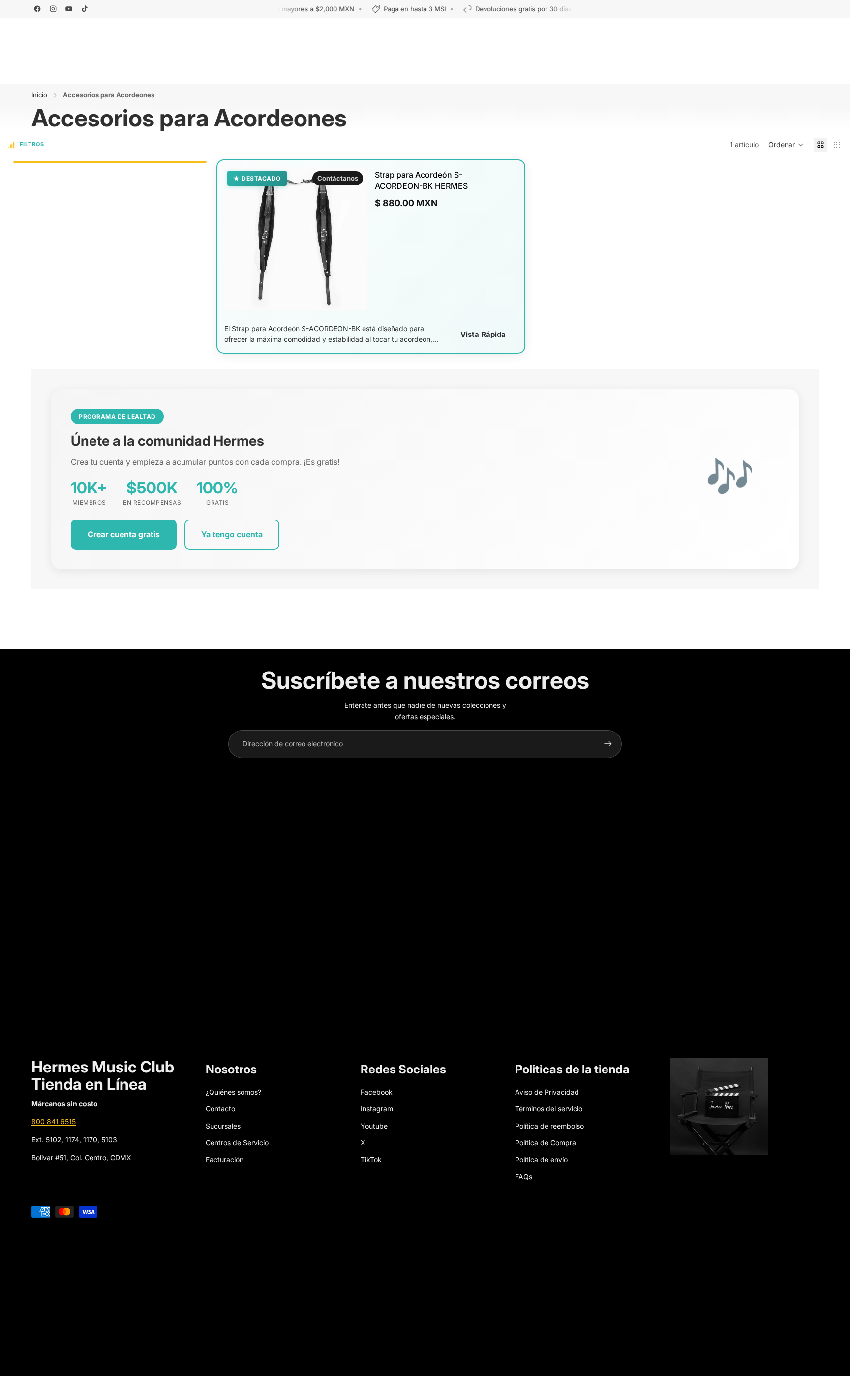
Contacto (220, 1108)
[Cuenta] (776, 38)
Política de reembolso (549, 1126)
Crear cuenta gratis (124, 534)
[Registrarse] (608, 743)
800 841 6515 (53, 1121)
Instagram (377, 1108)
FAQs (523, 1176)
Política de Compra (545, 1142)
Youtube (374, 1126)
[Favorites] (798, 38)
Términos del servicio (548, 1108)
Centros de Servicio (237, 1142)
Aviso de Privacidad (547, 1092)
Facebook (377, 1092)
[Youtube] (69, 9)
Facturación (224, 1159)
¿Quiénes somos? (233, 1092)
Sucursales (223, 1126)
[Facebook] (37, 9)
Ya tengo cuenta (232, 534)
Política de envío (541, 1159)
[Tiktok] (85, 9)
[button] (786, 144)
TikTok (371, 1159)
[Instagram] (53, 9)
